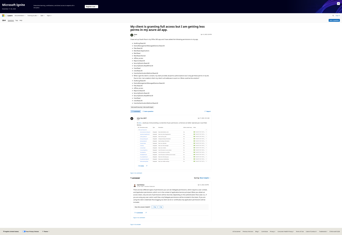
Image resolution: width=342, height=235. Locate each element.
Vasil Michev (140, 185)
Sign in (338, 15)
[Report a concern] (146, 165)
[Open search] (333, 15)
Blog (256, 231)
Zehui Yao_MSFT (142, 118)
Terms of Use (300, 231)
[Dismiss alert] (338, 3)
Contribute (264, 231)
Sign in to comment (136, 173)
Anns (135, 34)
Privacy (272, 231)
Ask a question (334, 20)
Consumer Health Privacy (285, 231)
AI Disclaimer (237, 231)
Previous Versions (248, 231)
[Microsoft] (3, 15)
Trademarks (322, 231)
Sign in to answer (135, 224)
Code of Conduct (311, 231)
